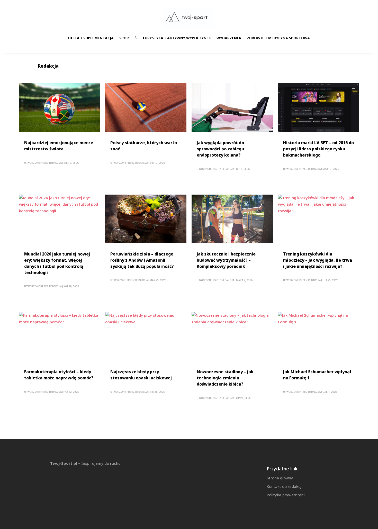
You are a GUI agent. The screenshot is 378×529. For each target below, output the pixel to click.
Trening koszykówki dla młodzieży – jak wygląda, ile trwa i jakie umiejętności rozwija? (317, 260)
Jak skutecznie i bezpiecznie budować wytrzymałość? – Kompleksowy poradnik (226, 260)
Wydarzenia (229, 37)
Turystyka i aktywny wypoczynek (176, 37)
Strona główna (280, 477)
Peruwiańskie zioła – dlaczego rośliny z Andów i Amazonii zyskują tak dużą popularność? (142, 260)
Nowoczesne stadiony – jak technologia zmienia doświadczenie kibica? (225, 378)
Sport (125, 37)
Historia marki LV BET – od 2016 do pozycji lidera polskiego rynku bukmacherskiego (318, 149)
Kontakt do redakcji (284, 486)
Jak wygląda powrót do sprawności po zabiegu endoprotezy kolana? (220, 149)
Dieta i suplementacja (91, 37)
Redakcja (55, 162)
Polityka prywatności (286, 494)
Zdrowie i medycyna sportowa (278, 37)
